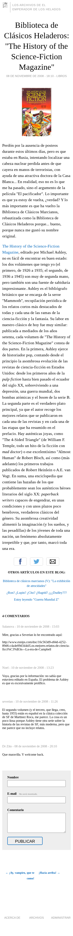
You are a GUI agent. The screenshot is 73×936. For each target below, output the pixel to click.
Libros (61, 76)
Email (52, 561)
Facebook (20, 561)
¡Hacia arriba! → (49, 872)
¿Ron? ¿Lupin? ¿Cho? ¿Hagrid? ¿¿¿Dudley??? (36, 592)
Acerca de (12, 917)
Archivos (36, 917)
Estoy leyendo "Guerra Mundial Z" (36, 599)
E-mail (22, 793)
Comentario (15, 810)
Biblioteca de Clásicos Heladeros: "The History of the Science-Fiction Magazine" (36, 46)
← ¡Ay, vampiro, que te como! (19, 875)
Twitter (36, 561)
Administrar (61, 917)
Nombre (13, 777)
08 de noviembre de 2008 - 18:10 (30, 76)
